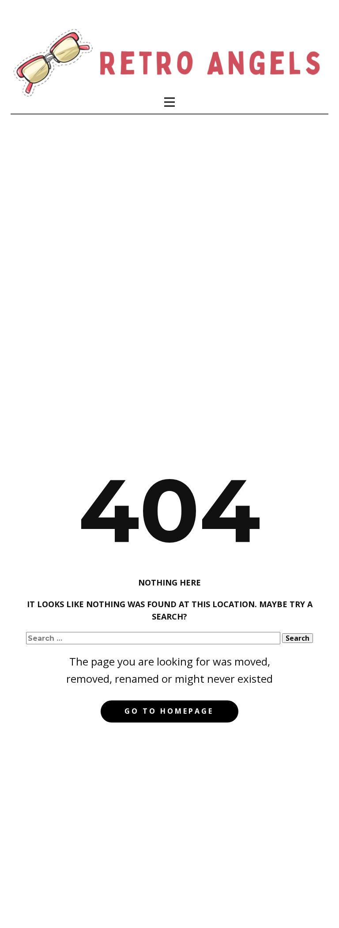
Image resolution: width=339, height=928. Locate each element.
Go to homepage (169, 711)
